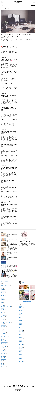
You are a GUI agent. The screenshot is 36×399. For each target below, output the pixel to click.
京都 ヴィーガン (3, 346)
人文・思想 (3, 350)
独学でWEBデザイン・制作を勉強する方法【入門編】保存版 (9, 96)
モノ (1, 329)
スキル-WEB (3, 313)
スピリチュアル (3, 315)
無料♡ (2, 361)
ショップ (2, 312)
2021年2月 (20, 341)
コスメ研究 (3, 309)
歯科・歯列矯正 (3, 359)
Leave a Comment (4, 225)
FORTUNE (2, 295)
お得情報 (2, 303)
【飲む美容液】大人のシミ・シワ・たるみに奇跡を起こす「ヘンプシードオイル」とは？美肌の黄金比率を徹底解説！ (11, 244)
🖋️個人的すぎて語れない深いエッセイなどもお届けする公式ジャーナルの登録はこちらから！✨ (9, 72)
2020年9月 (20, 348)
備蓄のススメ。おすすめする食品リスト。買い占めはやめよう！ (9, 181)
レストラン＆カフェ (4, 336)
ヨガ (1, 330)
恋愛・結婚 (3, 354)
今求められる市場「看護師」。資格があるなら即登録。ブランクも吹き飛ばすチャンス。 (9, 193)
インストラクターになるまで (6, 306)
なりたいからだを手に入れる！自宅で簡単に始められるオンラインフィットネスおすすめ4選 (9, 132)
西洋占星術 (3, 364)
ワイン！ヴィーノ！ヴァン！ (6, 337)
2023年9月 (20, 318)
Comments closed (4, 57)
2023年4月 (20, 324)
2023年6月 (20, 323)
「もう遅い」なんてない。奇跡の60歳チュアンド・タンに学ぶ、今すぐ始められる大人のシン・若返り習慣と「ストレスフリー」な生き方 (11, 275)
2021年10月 (21, 331)
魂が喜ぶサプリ (3, 366)
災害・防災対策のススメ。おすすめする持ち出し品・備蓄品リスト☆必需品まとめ (9, 156)
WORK (2, 302)
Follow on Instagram (27, 301)
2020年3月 (20, 357)
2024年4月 (20, 313)
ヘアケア (2, 327)
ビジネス (2, 323)
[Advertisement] (27, 51)
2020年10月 (21, 347)
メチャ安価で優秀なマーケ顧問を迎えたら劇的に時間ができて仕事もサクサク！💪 (11, 257)
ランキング (3, 333)
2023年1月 (20, 327)
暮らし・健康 (3, 357)
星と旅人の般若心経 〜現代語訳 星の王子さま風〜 (11, 261)
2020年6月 (20, 352)
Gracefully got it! (18, 1)
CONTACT (18, 393)
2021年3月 (20, 340)
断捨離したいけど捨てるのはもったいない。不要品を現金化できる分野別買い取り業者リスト (9, 108)
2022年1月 (20, 328)
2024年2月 (20, 316)
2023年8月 (20, 320)
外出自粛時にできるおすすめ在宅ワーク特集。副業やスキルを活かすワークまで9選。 (9, 168)
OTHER (2, 298)
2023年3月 (20, 326)
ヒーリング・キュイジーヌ (5, 322)
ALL (1, 286)
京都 (1, 339)
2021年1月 (20, 343)
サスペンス (3, 310)
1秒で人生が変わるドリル (5, 285)
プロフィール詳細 (21, 246)
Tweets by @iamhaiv (4, 281)
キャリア (2, 308)
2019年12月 (21, 361)
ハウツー (2, 319)
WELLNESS (3, 301)
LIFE (2, 296)
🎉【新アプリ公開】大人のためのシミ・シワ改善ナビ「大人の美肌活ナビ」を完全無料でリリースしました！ (9, 48)
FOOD (2, 293)
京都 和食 (2, 349)
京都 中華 (2, 347)
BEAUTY (2, 289)
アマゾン (2, 305)
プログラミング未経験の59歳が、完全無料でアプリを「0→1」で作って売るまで (11, 234)
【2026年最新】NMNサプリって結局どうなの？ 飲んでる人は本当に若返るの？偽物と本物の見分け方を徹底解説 (11, 239)
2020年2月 (20, 358)
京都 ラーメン (3, 344)
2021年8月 (20, 334)
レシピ (2, 335)
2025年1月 (20, 309)
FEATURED (3, 292)
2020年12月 (21, 344)
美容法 (2, 363)
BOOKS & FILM (3, 291)
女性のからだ (3, 353)
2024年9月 (20, 310)
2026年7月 (20, 307)
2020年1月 (20, 360)
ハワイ (2, 320)
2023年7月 (20, 321)
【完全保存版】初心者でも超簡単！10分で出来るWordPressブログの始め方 (9, 84)
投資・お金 (3, 356)
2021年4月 (20, 338)
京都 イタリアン (3, 340)
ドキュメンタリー (4, 318)
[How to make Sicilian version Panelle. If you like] (26, 287)
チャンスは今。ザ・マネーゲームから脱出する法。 (9, 205)
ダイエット (3, 316)
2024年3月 (20, 314)
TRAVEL (2, 299)
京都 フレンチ (3, 343)
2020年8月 (20, 350)
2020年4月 (20, 355)
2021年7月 (20, 335)
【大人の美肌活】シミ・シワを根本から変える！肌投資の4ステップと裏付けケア (11, 253)
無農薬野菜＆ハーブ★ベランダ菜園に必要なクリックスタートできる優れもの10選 (9, 120)
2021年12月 (21, 330)
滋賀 (1, 360)
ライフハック (3, 332)
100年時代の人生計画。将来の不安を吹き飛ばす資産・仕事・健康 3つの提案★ (9, 217)
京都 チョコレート (4, 342)
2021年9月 (20, 333)
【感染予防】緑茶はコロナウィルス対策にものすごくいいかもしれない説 (9, 145)
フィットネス (3, 326)
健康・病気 (3, 352)
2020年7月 (20, 351)
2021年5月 (20, 337)
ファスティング (3, 325)
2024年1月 (20, 317)
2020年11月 (21, 345)
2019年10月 (21, 362)
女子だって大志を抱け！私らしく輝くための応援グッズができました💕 (9, 60)
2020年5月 (20, 354)
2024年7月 (20, 311)
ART (1, 288)
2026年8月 (20, 306)
